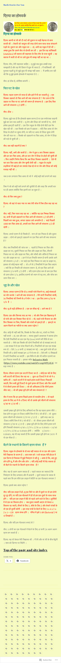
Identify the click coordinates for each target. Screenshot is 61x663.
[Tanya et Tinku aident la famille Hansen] (40, 599)
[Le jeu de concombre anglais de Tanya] (34, 599)
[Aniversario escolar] (46, 635)
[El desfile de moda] (46, 630)
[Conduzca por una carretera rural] (51, 639)
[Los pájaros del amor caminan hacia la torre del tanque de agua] (40, 626)
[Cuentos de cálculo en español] (12, 617)
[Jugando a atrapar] (12, 635)
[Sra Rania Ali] (17, 635)
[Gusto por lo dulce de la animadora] (12, 621)
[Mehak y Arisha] (34, 635)
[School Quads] (23, 626)
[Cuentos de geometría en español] (51, 612)
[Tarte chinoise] (46, 599)
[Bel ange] (12, 599)
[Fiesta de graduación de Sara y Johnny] (46, 621)
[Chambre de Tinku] (23, 608)
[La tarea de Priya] (51, 621)
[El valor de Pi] (29, 630)
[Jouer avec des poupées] (5, 594)
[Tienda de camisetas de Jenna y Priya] (12, 626)
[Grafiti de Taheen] (29, 635)
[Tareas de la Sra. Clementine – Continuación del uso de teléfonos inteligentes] (34, 621)
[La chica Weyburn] (6, 635)
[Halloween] (51, 594)
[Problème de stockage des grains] (29, 608)
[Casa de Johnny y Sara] (29, 644)
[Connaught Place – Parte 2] (34, 626)
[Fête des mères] (17, 612)
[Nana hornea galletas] (34, 617)
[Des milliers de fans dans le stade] (45, 594)
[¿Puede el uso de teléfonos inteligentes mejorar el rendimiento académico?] (29, 621)
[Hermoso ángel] (29, 653)
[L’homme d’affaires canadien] (12, 603)
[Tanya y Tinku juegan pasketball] (17, 648)
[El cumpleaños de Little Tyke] (23, 630)
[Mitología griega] (12, 639)
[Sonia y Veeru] (51, 630)
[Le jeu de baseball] (28, 594)
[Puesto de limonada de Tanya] (40, 653)
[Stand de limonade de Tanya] (23, 599)
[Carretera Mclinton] (34, 644)
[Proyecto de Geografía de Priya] (40, 630)
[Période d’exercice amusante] (17, 608)
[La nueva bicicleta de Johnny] (17, 626)
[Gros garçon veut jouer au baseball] (51, 608)
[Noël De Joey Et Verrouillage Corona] (11, 594)
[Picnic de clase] (12, 644)
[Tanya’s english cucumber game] (29, 599)
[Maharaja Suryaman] (6, 653)
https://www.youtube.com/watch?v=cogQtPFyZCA (28, 363)
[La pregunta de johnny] (23, 621)
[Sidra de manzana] (17, 644)
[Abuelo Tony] (40, 648)
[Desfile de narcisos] (29, 639)
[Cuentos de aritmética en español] (40, 612)
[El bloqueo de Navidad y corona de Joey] (29, 648)
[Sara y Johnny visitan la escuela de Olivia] (17, 630)
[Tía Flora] (51, 644)
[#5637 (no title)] (34, 612)
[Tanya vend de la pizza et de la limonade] (12, 608)
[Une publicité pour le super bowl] (12, 612)
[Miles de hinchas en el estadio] (12, 653)
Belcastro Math (40, 359)
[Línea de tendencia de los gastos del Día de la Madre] (23, 644)
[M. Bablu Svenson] (23, 603)
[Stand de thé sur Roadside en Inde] (51, 603)
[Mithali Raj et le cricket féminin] (34, 608)
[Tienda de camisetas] (6, 639)
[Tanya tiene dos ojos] (46, 644)
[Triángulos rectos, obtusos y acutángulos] (34, 630)
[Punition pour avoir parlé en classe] (6, 608)
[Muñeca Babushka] (40, 635)
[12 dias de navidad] (51, 617)
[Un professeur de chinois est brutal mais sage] (17, 603)
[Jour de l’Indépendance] (23, 612)
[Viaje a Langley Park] (46, 617)
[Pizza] (34, 653)
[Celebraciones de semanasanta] (29, 617)
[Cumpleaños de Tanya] (34, 648)
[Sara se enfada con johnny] (6, 626)
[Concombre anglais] (6, 599)
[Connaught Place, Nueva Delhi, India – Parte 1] (29, 626)
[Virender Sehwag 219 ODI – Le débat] (34, 603)
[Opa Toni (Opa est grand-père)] (22, 594)
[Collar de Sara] (6, 644)
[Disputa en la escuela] (51, 635)
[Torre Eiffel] (46, 626)
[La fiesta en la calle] (12, 648)
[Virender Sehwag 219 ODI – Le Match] (29, 603)
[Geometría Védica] (34, 639)
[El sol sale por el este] (23, 635)
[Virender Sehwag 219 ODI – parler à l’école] (40, 603)
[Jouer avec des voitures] (34, 594)
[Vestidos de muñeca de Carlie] (23, 639)
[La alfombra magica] (17, 621)
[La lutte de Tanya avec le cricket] (40, 608)
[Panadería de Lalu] (17, 639)
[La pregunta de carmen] (40, 621)
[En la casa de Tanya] (6, 648)
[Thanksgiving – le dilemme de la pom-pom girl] (46, 608)
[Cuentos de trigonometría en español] (6, 617)
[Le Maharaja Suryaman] (39, 594)
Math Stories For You (13, 5)
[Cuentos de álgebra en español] (46, 612)
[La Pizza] (17, 599)
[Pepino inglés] (23, 653)
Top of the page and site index (25, 550)
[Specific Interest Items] (29, 612)
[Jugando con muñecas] (23, 648)
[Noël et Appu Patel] (46, 603)
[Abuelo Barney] (6, 630)
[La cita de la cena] (40, 639)
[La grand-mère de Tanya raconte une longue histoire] (6, 612)
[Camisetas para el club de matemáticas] (12, 630)
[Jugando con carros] (51, 648)
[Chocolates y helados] (23, 617)
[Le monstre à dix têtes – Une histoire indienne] (6, 603)
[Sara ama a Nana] (17, 617)
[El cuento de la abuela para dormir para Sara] (6, 621)
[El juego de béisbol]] (46, 648)
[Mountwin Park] (46, 639)
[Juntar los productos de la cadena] (40, 644)
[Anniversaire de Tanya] (17, 594)
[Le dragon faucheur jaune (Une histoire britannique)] (51, 599)
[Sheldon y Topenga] (40, 617)
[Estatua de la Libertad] (51, 626)
